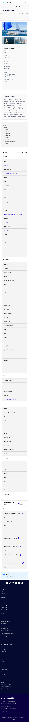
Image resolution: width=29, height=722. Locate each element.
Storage (7, 139)
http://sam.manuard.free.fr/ (10, 399)
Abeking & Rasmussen (7, 633)
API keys (3, 674)
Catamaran (4, 607)
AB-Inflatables (5, 626)
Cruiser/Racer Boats (9, 74)
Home (2, 6)
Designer (8, 133)
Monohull (6, 63)
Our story (4, 649)
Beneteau (12, 6)
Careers (3, 651)
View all (3, 597)
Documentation (5, 672)
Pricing (3, 661)
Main (7, 129)
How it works (5, 647)
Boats (7, 6)
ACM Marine (4, 628)
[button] (14, 29)
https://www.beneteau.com (10, 173)
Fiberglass (6, 230)
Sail (5, 52)
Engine (7, 137)
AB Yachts (4, 623)
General (7, 131)
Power (3, 593)
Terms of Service (6, 684)
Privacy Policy (5, 689)
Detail (7, 143)
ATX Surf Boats (5, 630)
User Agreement (6, 686)
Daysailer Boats (8, 76)
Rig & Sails (8, 135)
